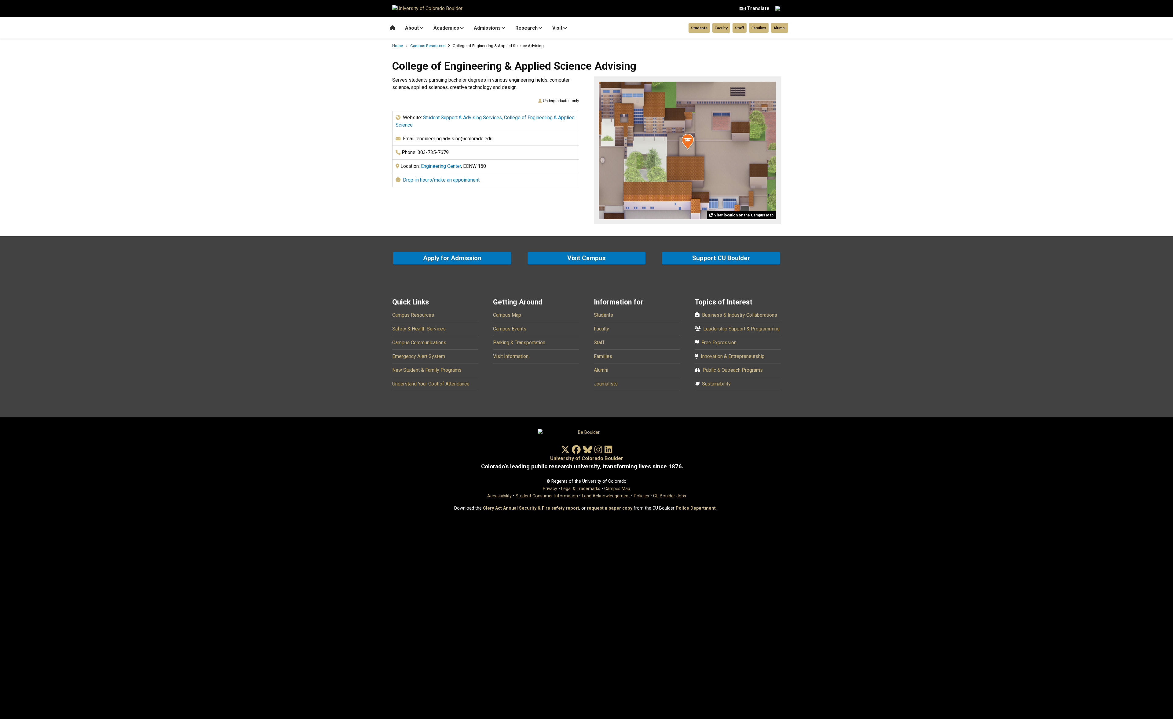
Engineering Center (441, 166)
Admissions (487, 28)
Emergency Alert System (418, 356)
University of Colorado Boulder (586, 458)
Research (526, 28)
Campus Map (507, 315)
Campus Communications (419, 342)
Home (397, 45)
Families (758, 27)
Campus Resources (427, 45)
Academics (446, 28)
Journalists (606, 384)
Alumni (779, 27)
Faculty (721, 27)
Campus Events (509, 329)
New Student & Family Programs (427, 370)
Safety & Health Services (419, 329)
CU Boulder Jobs (669, 496)
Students (699, 27)
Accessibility (499, 496)
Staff (739, 27)
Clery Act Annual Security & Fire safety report (531, 508)
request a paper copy (609, 508)
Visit (557, 28)
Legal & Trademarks (580, 488)
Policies (641, 496)
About (412, 28)
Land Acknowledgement (606, 496)
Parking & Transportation (519, 342)
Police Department (696, 508)
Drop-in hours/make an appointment (441, 180)
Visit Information (510, 356)
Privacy (550, 488)
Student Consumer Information (547, 496)
